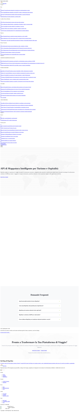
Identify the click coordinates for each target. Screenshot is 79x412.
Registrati (5, 144)
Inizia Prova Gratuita (4, 177)
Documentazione (6, 388)
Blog (4, 387)
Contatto (4, 394)
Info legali (4, 400)
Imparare (1, 112)
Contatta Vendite (44, 350)
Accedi (1, 144)
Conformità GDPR (6, 401)
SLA (4, 402)
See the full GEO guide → (5, 332)
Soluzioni (2, 55)
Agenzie (4, 375)
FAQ (4, 389)
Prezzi (1, 143)
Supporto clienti (6, 395)
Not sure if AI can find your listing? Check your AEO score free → (39, 352)
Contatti (4, 143)
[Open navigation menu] (1, 146)
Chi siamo (4, 393)
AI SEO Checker (6, 381)
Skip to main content (4, 0)
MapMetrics (5, 376)
